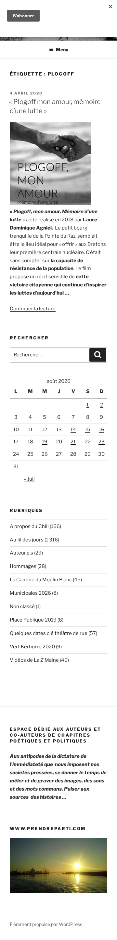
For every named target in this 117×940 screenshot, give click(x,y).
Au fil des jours (27, 540)
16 (101, 430)
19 (44, 442)
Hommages (23, 566)
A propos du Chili (29, 526)
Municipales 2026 (30, 593)
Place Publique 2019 (33, 620)
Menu (62, 49)
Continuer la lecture (33, 309)
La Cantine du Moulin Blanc (41, 580)
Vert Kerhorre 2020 (32, 647)
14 (73, 430)
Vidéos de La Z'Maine (34, 660)
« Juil (29, 479)
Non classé (22, 606)
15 (87, 430)
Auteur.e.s (21, 553)
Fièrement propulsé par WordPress (46, 924)
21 (73, 442)
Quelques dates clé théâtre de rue (48, 633)
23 (101, 442)
